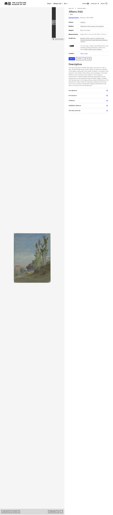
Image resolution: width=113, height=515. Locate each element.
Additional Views (52, 511)
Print (88, 58)
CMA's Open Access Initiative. (93, 49)
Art (65, 3)
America (82, 22)
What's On (57, 3)
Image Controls (6, 511)
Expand (15, 511)
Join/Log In (94, 3)
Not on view (84, 53)
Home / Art (71, 8)
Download (79, 58)
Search (103, 3)
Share (71, 58)
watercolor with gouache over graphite (92, 26)
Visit (49, 3)
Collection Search (81, 8)
